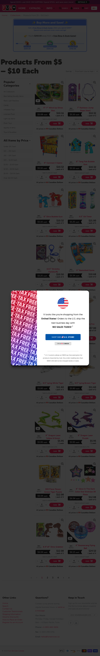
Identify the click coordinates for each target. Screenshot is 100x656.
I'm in (63, 343)
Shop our (63, 337)
